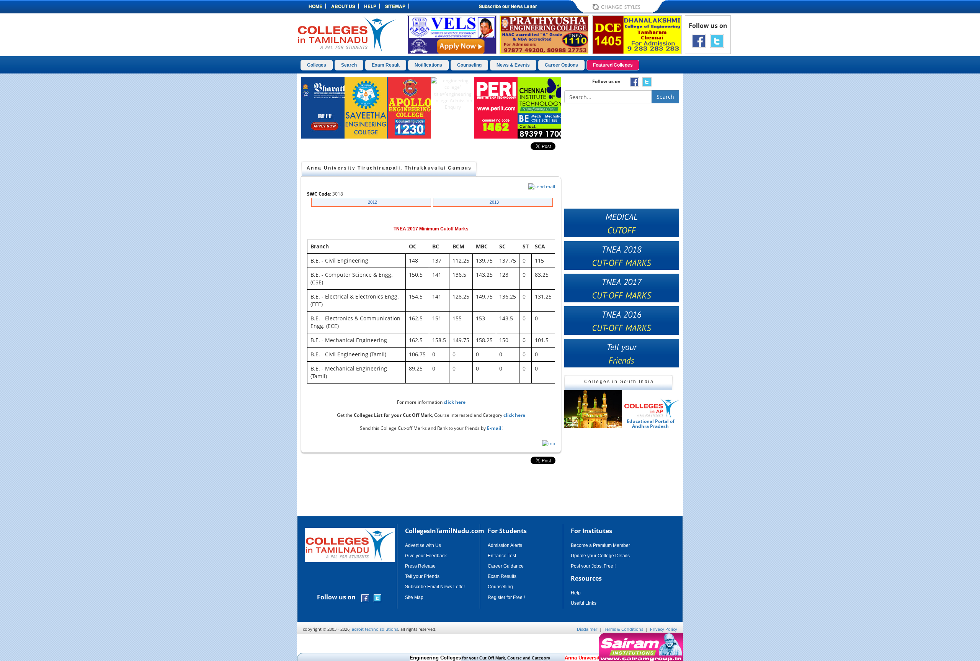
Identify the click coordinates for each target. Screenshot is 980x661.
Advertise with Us (423, 545)
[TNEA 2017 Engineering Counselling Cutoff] (621, 288)
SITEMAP (395, 6)
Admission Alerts (505, 545)
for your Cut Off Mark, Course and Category (462, 658)
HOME (315, 6)
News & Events (513, 65)
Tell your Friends (422, 576)
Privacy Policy (663, 629)
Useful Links (583, 603)
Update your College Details (600, 555)
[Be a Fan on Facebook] (699, 40)
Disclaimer (587, 629)
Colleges (316, 65)
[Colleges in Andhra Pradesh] (593, 409)
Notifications (428, 65)
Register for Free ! (506, 597)
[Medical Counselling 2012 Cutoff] (621, 223)
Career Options (561, 65)
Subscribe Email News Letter (435, 586)
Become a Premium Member (600, 545)
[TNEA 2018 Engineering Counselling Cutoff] (621, 255)
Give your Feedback (426, 555)
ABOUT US (343, 6)
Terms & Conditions (623, 629)
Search (349, 65)
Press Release (420, 566)
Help (576, 593)
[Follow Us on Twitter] (717, 40)
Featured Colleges (613, 65)
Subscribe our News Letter (508, 6)
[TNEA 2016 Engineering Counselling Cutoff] (621, 320)
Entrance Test (502, 555)
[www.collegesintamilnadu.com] (346, 34)
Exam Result (386, 65)
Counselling (500, 586)
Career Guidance (506, 566)
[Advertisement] (715, 190)
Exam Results (502, 576)
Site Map (414, 597)
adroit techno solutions (375, 629)
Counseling (469, 65)
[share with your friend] (621, 353)
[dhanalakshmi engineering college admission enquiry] (637, 34)
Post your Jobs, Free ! (593, 566)
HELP (370, 6)
